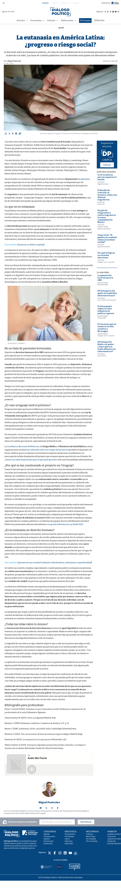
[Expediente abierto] (46, 867)
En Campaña (91, 839)
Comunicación (49, 836)
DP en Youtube (91, 841)
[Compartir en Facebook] (13, 133)
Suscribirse (85, 822)
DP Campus (85, 20)
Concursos (111, 836)
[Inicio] (60, 11)
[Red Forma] (60, 867)
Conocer (107, 165)
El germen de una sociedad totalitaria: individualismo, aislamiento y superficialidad (54, 562)
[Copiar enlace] (19, 133)
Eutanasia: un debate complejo (30, 244)
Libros (67, 839)
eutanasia (85, 179)
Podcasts (89, 834)
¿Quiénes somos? (114, 834)
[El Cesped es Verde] (74, 867)
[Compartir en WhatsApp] (6, 133)
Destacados (48, 844)
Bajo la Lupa (90, 836)
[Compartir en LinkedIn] (16, 133)
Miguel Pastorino (14, 61)
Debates (46, 839)
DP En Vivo (99, 20)
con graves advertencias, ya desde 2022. (65, 524)
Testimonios (48, 841)
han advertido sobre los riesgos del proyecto (47, 450)
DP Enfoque (69, 836)
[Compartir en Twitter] (9, 133)
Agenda (61, 28)
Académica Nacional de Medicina (23, 446)
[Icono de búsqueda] (3, 3)
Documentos (70, 834)
